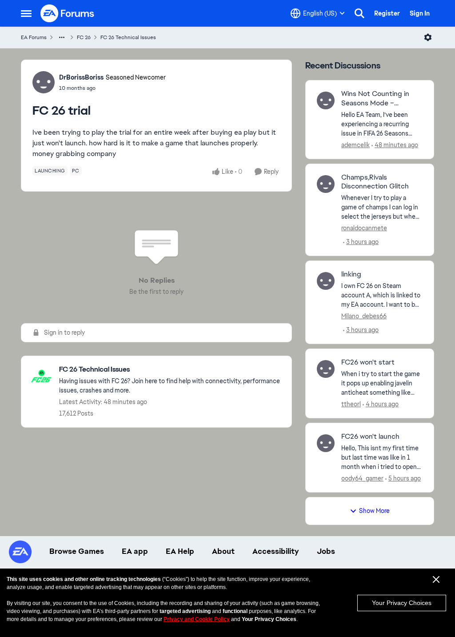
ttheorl (351, 404)
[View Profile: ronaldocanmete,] (326, 184)
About (223, 551)
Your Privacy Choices (401, 602)
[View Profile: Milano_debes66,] (326, 281)
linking (351, 274)
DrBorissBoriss (81, 77)
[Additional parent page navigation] (61, 37)
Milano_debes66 (364, 316)
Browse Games (76, 551)
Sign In (420, 13)
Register (387, 13)
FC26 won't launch (370, 436)
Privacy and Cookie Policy (197, 619)
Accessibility (275, 551)
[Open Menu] (428, 37)
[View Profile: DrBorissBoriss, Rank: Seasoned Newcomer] (43, 82)
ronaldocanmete (364, 228)
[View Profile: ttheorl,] (326, 369)
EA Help (180, 551)
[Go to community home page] (67, 13)
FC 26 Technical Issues (128, 37)
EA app (135, 551)
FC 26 (84, 37)
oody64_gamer (362, 478)
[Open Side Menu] (26, 13)
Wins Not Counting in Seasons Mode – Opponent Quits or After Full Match (382, 98)
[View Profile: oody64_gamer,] (326, 443)
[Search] (359, 13)
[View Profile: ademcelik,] (326, 100)
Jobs (326, 551)
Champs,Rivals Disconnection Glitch (375, 182)
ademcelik (355, 145)
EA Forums (34, 37)
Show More (374, 511)
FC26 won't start (368, 362)
